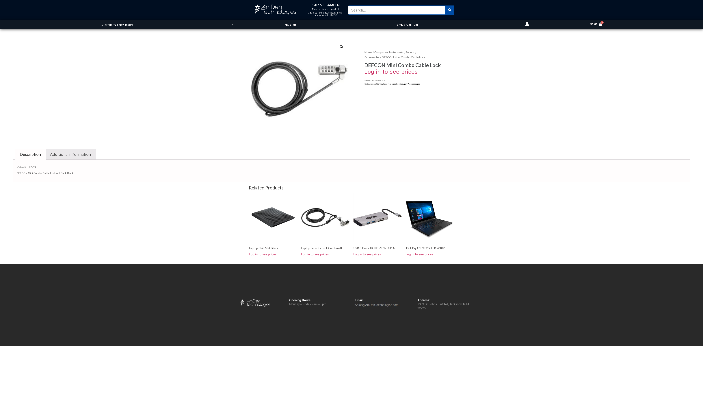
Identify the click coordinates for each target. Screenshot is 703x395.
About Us (290, 24)
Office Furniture (407, 24)
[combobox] (117, 24)
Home (368, 52)
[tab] (30, 154)
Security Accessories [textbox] (117, 25)
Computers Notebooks (389, 52)
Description (30, 154)
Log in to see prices (391, 72)
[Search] (449, 10)
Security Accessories (409, 83)
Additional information (70, 154)
